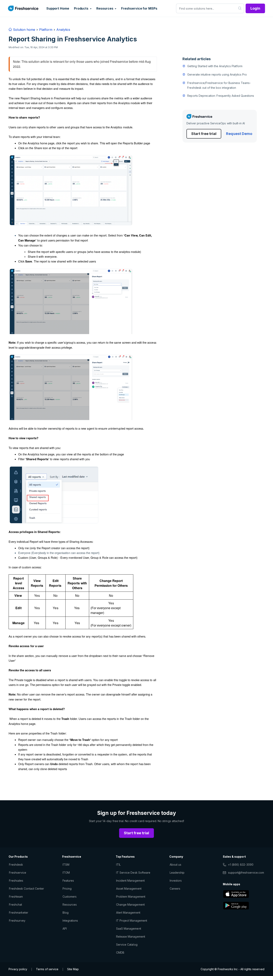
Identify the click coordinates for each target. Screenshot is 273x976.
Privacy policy (18, 969)
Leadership (177, 872)
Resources (70, 904)
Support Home (57, 8)
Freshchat (15, 904)
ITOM (66, 872)
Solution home (23, 30)
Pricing (67, 888)
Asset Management (128, 888)
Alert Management (128, 912)
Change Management (130, 904)
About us (175, 864)
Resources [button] (105, 8)
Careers (175, 888)
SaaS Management (128, 928)
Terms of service (47, 969)
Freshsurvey (17, 920)
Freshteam (16, 896)
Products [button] (81, 8)
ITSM (66, 864)
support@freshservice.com (246, 872)
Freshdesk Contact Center (26, 888)
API (65, 928)
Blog (66, 912)
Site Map (73, 969)
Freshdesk (16, 864)
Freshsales (16, 880)
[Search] (240, 8)
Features (68, 880)
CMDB (120, 952)
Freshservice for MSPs (139, 8)
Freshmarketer (18, 912)
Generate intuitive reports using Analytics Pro (217, 74)
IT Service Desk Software (133, 872)
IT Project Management (131, 920)
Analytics (63, 30)
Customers (70, 896)
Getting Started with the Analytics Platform (214, 66)
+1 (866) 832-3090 (240, 864)
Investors (176, 880)
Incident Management (130, 880)
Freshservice (17, 872)
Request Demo (239, 134)
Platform (45, 30)
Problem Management (130, 896)
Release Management (130, 936)
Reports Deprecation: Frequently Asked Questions (220, 95)
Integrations (70, 920)
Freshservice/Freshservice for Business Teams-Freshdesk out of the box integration (219, 85)
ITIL (118, 864)
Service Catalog (126, 944)
